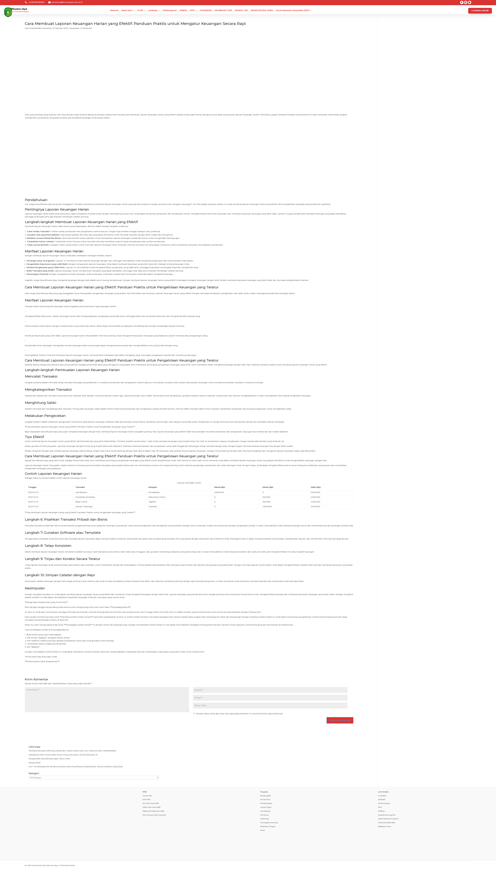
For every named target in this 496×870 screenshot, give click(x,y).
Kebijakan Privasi (384, 826)
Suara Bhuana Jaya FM (386, 815)
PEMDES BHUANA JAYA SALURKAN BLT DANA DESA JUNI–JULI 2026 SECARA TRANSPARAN (72, 751)
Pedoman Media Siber (386, 823)
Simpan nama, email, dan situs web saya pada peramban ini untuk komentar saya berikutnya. (239, 713)
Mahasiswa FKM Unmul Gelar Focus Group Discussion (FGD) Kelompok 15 (63, 755)
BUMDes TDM (241, 10)
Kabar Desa (126, 10)
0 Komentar (86, 28)
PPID (192, 10)
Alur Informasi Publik (151, 803)
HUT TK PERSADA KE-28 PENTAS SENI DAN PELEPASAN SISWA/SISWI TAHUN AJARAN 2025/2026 (76, 766)
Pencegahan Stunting (269, 823)
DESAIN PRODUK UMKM (262, 10)
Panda (72, 865)
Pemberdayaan (266, 803)
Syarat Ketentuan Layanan (388, 819)
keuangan (74, 28)
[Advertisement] (189, 56)
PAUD (262, 830)
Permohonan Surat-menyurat (154, 815)
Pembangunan (170, 10)
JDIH (380, 807)
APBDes (183, 10)
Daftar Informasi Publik (151, 807)
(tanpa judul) (34, 762)
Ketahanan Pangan (267, 826)
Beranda (114, 10)
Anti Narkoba (265, 811)
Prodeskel (382, 796)
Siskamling (264, 819)
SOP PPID (146, 799)
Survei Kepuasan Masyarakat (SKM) (292, 10)
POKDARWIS (206, 10)
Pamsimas (264, 815)
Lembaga (152, 10)
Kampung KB (265, 796)
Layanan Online (480, 10)
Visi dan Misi (147, 796)
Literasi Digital (265, 807)
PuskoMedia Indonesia (40, 28)
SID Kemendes (384, 803)
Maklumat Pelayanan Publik (153, 811)
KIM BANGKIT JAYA (223, 10)
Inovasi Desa (265, 799)
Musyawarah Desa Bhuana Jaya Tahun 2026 (49, 758)
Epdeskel (381, 799)
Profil (140, 10)
